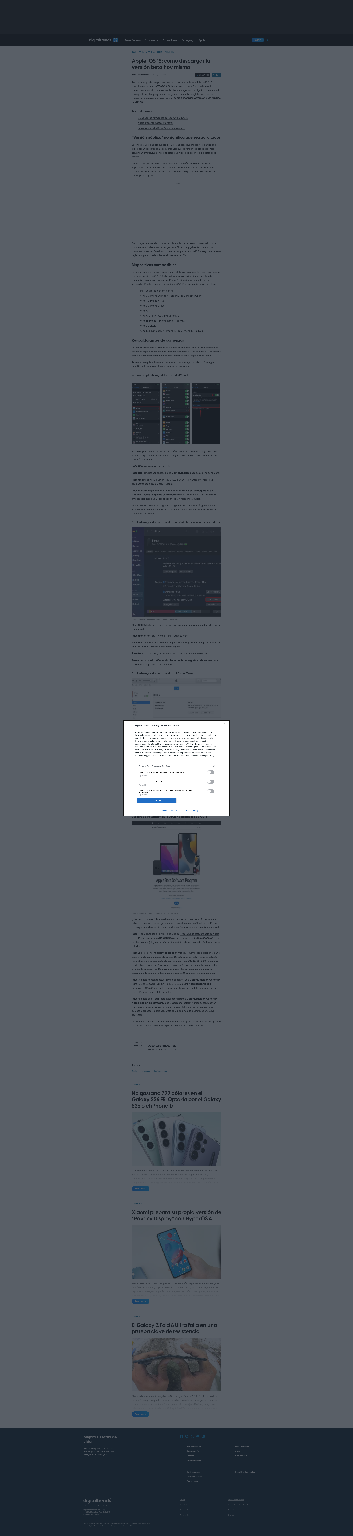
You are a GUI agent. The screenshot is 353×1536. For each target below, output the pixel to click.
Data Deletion (161, 810)
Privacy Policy (192, 810)
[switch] (210, 772)
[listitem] (176, 766)
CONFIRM (157, 801)
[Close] (224, 725)
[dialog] (176, 768)
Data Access (176, 810)
